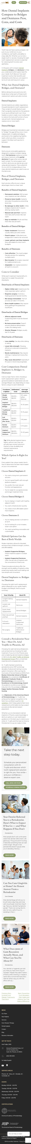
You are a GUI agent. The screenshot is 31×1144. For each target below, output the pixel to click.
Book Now (23, 2)
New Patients (5, 1016)
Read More (9, 855)
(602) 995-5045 (10, 1056)
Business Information (7, 1035)
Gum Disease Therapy (8, 1023)
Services (4, 1020)
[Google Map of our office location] (7, 1065)
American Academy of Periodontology (12, 1115)
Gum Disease (9, 896)
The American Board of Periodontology (12, 1127)
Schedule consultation (15, 787)
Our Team (4, 1013)
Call (13, 2)
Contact (4, 1029)
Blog (3, 1032)
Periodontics (9, 833)
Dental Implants (6, 1026)
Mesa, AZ (11, 1074)
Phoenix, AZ (5, 1074)
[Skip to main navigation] (29, 2)
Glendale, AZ (19, 1074)
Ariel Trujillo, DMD (6, 1044)
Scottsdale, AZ (6, 1075)
